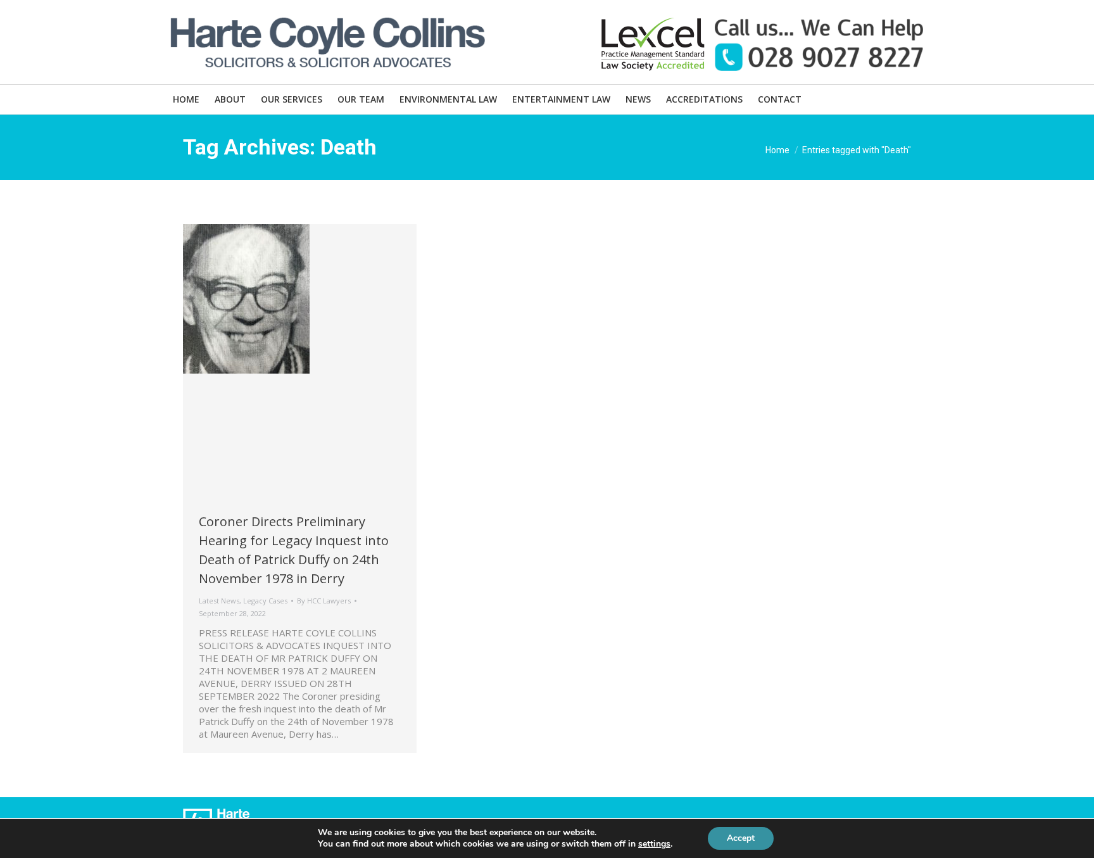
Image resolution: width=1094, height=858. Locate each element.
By (324, 600)
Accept (741, 838)
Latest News (219, 600)
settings (654, 844)
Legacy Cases (265, 600)
